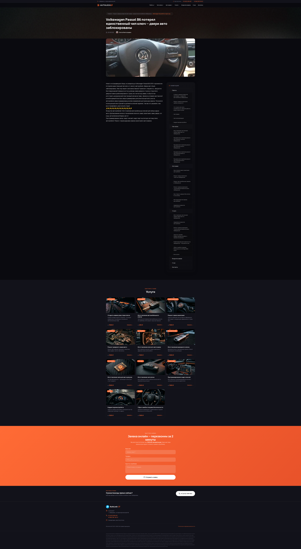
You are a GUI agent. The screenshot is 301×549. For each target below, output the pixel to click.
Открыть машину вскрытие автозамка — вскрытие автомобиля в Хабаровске (181, 96)
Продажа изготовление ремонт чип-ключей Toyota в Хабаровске (182, 139)
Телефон (127, 456)
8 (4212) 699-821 (187, 1)
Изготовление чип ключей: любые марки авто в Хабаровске (181, 132)
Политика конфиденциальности (186, 526)
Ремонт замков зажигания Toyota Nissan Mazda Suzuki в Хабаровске (181, 188)
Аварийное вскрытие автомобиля (179, 206)
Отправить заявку (151, 477)
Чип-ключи (160, 5)
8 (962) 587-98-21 (198, 1)
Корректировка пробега (180, 122)
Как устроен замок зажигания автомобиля (181, 171)
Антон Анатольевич (125, 32)
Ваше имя (128, 448)
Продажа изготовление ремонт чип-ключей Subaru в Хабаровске (182, 153)
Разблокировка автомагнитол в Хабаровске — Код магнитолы (182, 242)
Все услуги (176, 254)
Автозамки (169, 5)
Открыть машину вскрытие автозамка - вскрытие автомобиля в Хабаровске (132, 13)
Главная (110, 13)
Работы (152, 5)
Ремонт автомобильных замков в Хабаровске (182, 182)
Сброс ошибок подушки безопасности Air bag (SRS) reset (181, 249)
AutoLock (115, 507)
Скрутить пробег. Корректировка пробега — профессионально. (181, 236)
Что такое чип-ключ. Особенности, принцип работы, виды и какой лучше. (182, 108)
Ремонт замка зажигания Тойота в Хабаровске (180, 176)
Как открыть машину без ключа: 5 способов (182, 194)
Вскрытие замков (186, 5)
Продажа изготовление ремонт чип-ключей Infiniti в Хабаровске (182, 160)
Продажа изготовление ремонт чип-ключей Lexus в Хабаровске (182, 146)
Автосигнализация (179, 118)
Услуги (176, 5)
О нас (194, 5)
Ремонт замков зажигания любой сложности (180, 102)
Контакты (200, 5)
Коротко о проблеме (131, 464)
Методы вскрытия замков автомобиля (180, 200)
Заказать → (130, 325)
